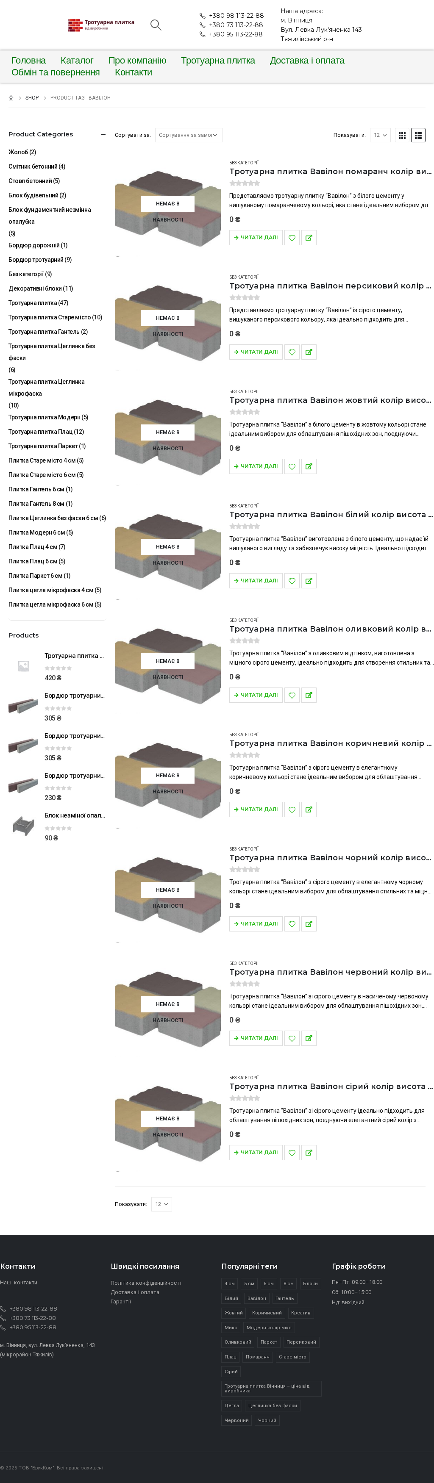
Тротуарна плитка (218, 61)
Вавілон (257, 1298)
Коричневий (267, 1313)
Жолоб (18, 152)
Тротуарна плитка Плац (40, 431)
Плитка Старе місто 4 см (41, 460)
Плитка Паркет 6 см (35, 575)
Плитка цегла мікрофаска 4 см (50, 590)
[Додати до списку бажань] (292, 237)
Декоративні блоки (35, 288)
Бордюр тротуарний (36, 259)
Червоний (237, 1420)
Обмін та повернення (55, 72)
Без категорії (244, 163)
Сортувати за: (133, 135)
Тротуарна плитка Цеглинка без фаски (51, 352)
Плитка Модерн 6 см (36, 532)
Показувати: (350, 135)
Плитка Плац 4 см (32, 546)
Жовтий (234, 1313)
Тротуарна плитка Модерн (44, 417)
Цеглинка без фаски (272, 1405)
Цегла (232, 1405)
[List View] (418, 135)
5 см (249, 1283)
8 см (289, 1283)
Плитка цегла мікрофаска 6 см (50, 604)
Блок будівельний (33, 195)
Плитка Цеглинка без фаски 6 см (53, 518)
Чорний (267, 1420)
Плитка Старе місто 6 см (41, 474)
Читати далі (259, 237)
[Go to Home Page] (11, 98)
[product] (23, 666)
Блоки (310, 1283)
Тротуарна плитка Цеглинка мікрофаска (46, 387)
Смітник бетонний (32, 166)
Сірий (231, 1372)
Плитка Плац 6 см (32, 561)
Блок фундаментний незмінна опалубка (49, 215)
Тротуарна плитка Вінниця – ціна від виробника (267, 1388)
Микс (231, 1328)
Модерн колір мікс (269, 1328)
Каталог (77, 61)
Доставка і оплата (307, 61)
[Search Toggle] (155, 24)
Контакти (133, 72)
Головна (28, 61)
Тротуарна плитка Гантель (44, 331)
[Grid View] (402, 135)
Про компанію (137, 61)
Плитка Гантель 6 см (36, 489)
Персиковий (301, 1342)
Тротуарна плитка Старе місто (49, 317)
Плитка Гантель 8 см (36, 503)
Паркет (269, 1342)
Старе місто (292, 1357)
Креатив (301, 1313)
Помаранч (258, 1357)
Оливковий (238, 1342)
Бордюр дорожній (34, 245)
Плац (230, 1357)
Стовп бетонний (30, 180)
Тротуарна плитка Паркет (43, 446)
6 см (269, 1283)
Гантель (284, 1298)
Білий (231, 1298)
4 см (230, 1283)
